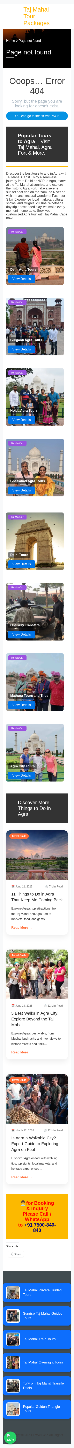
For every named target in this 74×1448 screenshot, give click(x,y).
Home (10, 40)
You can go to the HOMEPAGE (37, 116)
